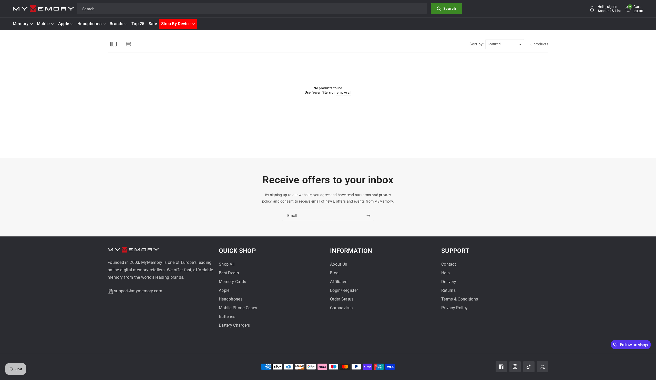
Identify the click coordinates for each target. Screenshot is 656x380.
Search (449, 8)
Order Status (342, 299)
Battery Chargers (234, 325)
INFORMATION (351, 250)
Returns (448, 290)
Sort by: (476, 44)
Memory (21, 23)
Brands (116, 23)
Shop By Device (176, 23)
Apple (63, 23)
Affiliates (338, 281)
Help (445, 273)
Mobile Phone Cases (238, 307)
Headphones (89, 23)
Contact (448, 264)
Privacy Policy (454, 307)
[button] (634, 8)
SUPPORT (455, 250)
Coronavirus (341, 307)
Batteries (227, 316)
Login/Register (344, 290)
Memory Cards (232, 281)
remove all (343, 92)
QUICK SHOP (237, 250)
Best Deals (229, 273)
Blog (334, 273)
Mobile (43, 23)
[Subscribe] (368, 215)
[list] (128, 44)
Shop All (226, 264)
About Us (338, 264)
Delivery (448, 281)
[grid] (113, 44)
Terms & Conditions (459, 299)
